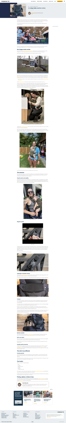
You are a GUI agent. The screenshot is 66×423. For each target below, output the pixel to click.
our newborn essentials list (39, 371)
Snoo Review (24, 413)
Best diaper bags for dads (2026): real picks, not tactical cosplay (47, 400)
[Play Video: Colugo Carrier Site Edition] (33, 34)
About (36, 413)
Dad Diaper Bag (45, 1)
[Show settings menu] (46, 43)
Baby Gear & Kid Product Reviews (34, 6)
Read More (25, 402)
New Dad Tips (14, 414)
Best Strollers (3, 414)
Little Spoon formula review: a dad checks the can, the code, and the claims (37, 400)
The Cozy (42, 346)
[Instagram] (33, 421)
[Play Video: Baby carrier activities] (33, 64)
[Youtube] (32, 421)
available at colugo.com (41, 378)
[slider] (31, 43)
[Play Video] (17, 43)
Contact (36, 414)
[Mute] (45, 43)
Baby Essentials (33, 1)
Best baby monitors (3, 413)
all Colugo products (30, 334)
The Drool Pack (19, 346)
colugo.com (21, 380)
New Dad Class (51, 1)
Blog (13, 413)
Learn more (26, 47)
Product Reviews (39, 1)
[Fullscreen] (47, 43)
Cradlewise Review (25, 414)
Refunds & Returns (37, 418)
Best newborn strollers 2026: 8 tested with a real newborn (27, 400)
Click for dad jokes (55, 26)
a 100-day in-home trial (24, 126)
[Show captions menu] (43, 43)
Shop (55, 1)
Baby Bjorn (18, 76)
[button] (55, 26)
